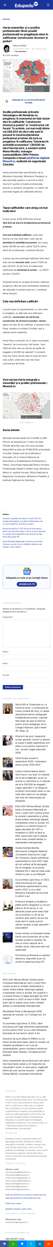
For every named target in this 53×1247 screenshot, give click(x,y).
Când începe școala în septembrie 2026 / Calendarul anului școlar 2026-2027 (30, 761)
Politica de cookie (13, 1203)
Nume (6, 652)
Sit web (6, 675)
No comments (20, 51)
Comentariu (8, 617)
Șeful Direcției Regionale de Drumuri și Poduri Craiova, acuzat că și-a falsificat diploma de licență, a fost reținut (23, 544)
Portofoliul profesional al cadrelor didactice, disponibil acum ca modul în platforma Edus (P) (32, 958)
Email (6, 663)
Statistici (6, 19)
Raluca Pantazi (19, 45)
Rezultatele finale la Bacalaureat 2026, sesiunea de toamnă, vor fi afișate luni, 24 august (24, 1014)
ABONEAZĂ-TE (27, 584)
